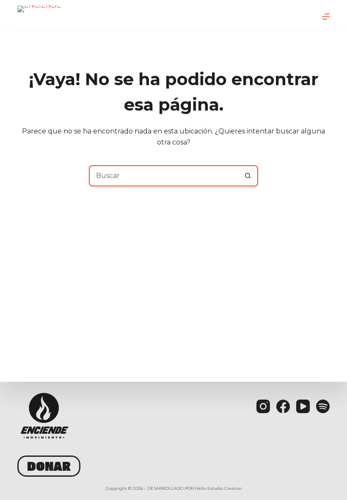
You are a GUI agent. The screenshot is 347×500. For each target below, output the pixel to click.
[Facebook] (283, 406)
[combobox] (164, 175)
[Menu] (326, 16)
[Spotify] (323, 406)
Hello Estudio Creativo (218, 488)
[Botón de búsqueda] (247, 176)
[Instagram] (263, 406)
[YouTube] (303, 406)
